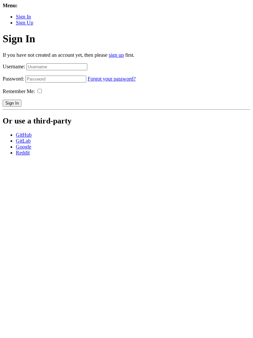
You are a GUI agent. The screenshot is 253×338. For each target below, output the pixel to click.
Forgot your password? (112, 79)
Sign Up (24, 22)
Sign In (23, 16)
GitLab (23, 141)
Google (23, 147)
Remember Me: (19, 91)
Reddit (23, 152)
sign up (116, 55)
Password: (13, 79)
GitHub (24, 135)
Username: (14, 66)
